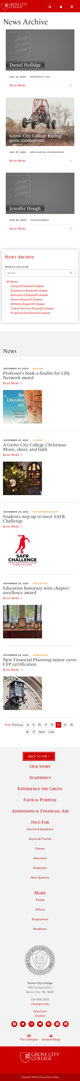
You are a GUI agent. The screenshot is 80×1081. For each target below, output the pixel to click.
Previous (17, 725)
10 (39, 725)
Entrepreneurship (45, 512)
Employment (40, 919)
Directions (40, 1011)
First (7, 725)
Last (51, 732)
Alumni (37, 440)
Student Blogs (51, 1039)
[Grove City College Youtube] (40, 1024)
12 (52, 725)
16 (27, 732)
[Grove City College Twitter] (23, 1024)
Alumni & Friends (40, 839)
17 (34, 732)
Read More (11, 383)
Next (42, 732)
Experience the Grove (40, 788)
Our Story (40, 766)
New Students (40, 877)
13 (58, 725)
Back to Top (38, 756)
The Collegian (29, 1039)
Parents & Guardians (40, 829)
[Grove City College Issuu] (49, 1024)
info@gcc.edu (40, 1004)
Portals (40, 900)
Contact (40, 1016)
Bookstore (40, 929)
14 (65, 725)
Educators (40, 858)
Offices (40, 910)
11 (46, 725)
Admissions (40, 655)
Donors (40, 848)
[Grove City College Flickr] (57, 1024)
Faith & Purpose (40, 799)
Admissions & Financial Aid (40, 810)
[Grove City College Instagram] (31, 1024)
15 (71, 725)
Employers (40, 868)
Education (40, 583)
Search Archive (16, 267)
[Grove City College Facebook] (14, 1024)
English (38, 368)
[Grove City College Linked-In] (66, 1024)
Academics (40, 777)
